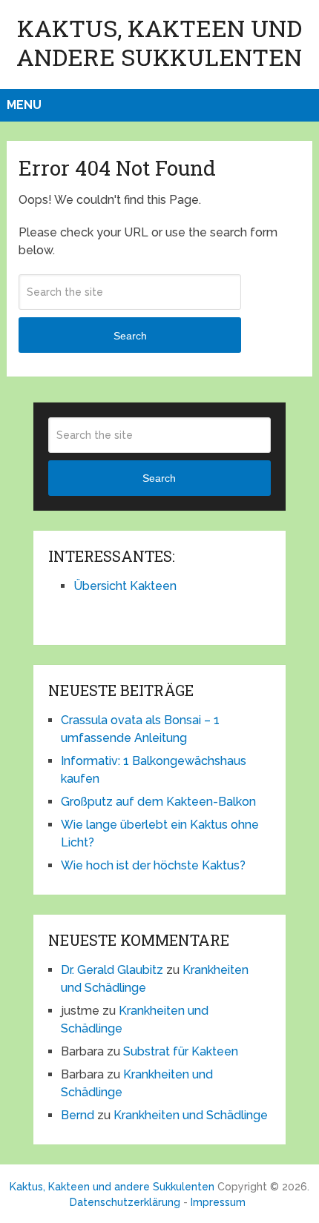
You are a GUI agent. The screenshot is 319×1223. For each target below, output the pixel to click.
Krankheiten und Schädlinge (191, 1115)
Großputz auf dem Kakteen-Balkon (158, 802)
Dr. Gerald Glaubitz (112, 970)
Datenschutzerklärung (125, 1202)
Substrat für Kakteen (180, 1051)
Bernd (77, 1115)
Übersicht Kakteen (125, 586)
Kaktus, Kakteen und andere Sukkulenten (159, 42)
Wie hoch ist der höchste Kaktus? (153, 865)
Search (130, 336)
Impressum (218, 1202)
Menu (24, 105)
